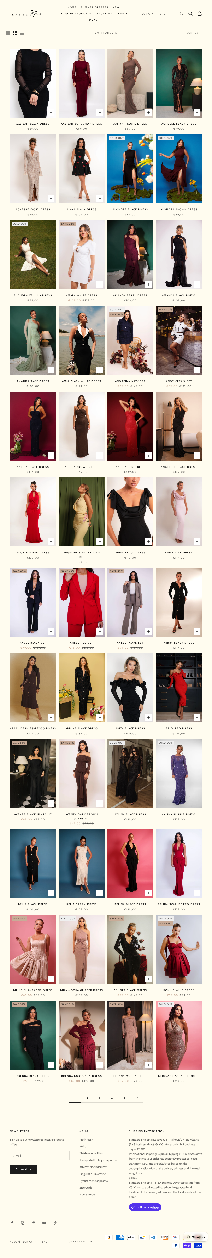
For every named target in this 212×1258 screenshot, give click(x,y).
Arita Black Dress (130, 728)
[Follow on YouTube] (44, 1223)
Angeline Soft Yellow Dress (81, 554)
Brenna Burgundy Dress (81, 1075)
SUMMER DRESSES (94, 7)
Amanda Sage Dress (33, 381)
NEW (116, 7)
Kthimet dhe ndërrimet (93, 1167)
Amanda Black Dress (179, 295)
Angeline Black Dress (179, 466)
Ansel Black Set (33, 642)
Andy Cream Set (179, 381)
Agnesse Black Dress (178, 123)
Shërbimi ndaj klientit (92, 1153)
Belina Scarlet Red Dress (179, 904)
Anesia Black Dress (33, 466)
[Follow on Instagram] (23, 1223)
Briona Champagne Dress (179, 1075)
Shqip (164, 13)
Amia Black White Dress (81, 381)
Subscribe (23, 1169)
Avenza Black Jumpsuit (33, 814)
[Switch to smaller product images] (15, 32)
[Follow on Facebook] (12, 1223)
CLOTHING (104, 13)
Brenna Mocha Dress (130, 1075)
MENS (93, 19)
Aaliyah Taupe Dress (130, 123)
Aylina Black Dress (130, 814)
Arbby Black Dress (179, 642)
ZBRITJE (122, 13)
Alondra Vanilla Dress (33, 295)
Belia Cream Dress (81, 904)
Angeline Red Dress (33, 552)
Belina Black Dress (130, 904)
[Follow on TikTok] (55, 1223)
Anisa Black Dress (130, 552)
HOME (72, 7)
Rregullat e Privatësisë (93, 1174)
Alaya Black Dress (82, 209)
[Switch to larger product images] (8, 32)
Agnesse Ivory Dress (33, 209)
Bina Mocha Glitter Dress (81, 990)
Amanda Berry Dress (130, 295)
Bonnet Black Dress (130, 990)
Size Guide (86, 1187)
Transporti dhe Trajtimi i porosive (99, 1160)
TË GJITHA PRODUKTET (76, 13)
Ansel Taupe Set (130, 642)
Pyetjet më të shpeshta (94, 1181)
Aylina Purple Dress (179, 814)
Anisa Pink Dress (179, 552)
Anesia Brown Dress (82, 466)
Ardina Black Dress (81, 728)
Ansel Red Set (81, 642)
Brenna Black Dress (33, 1075)
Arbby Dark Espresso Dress (33, 728)
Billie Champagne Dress (33, 990)
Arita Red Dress (179, 728)
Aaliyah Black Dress (33, 123)
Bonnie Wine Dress (179, 990)
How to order (88, 1194)
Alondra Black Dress (130, 209)
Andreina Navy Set (130, 381)
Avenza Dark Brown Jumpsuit (81, 816)
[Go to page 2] (137, 1097)
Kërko (83, 1146)
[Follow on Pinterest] (33, 1223)
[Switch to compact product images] (22, 32)
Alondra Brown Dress (179, 209)
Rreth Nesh (86, 1139)
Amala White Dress (82, 295)
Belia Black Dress (33, 904)
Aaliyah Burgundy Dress (81, 123)
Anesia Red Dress (130, 466)
